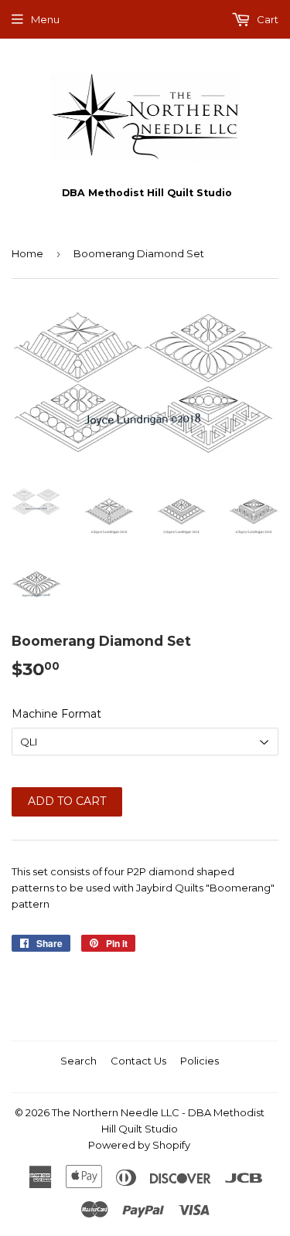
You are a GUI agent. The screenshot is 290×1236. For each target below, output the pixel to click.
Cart (266, 19)
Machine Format (56, 714)
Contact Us (138, 1060)
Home (27, 253)
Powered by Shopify (139, 1145)
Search (78, 1060)
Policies (199, 1060)
